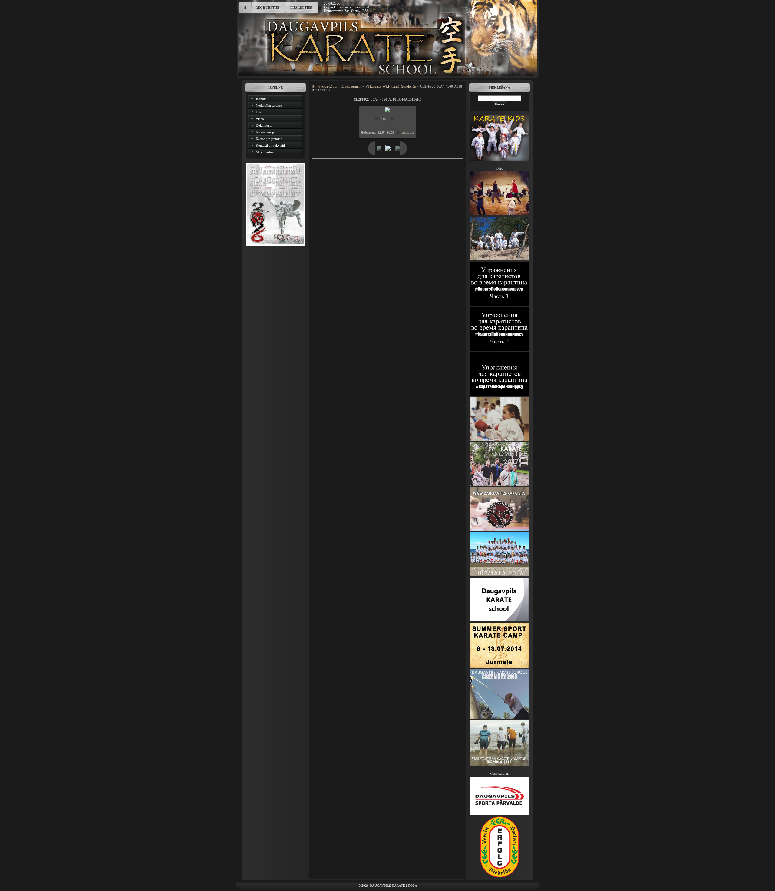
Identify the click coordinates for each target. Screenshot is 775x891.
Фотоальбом (327, 86)
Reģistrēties (268, 7)
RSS (365, 10)
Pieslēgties (301, 7)
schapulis (408, 132)
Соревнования (351, 86)
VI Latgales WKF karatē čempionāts (390, 86)
